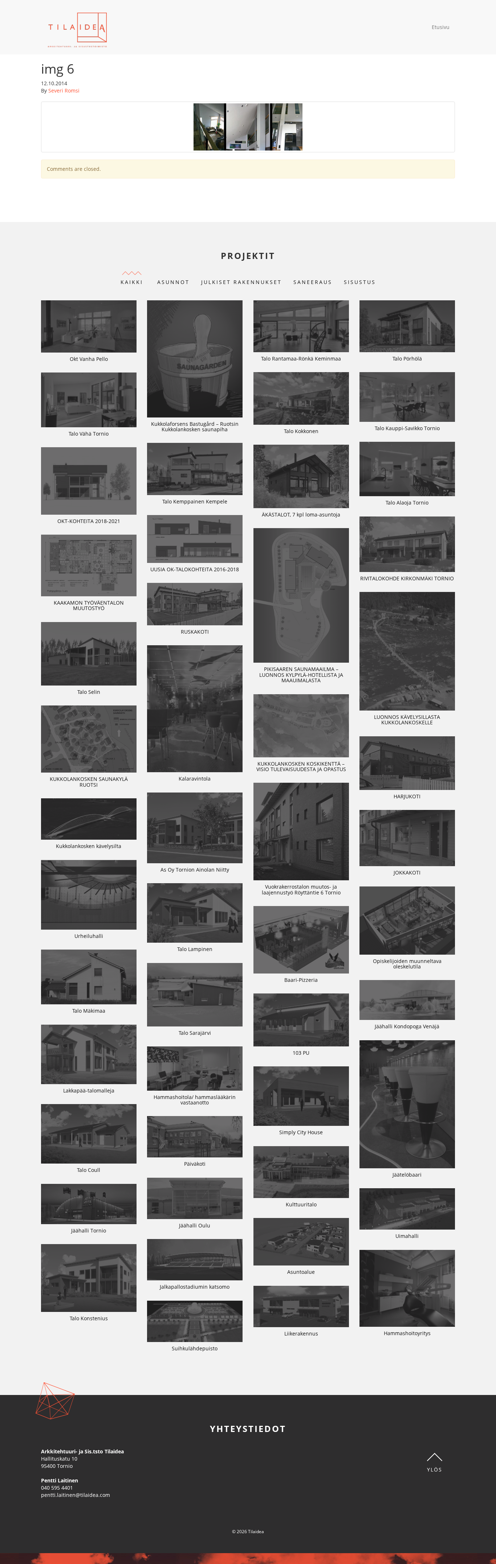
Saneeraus (312, 282)
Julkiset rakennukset (241, 282)
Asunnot (173, 282)
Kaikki (132, 282)
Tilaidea (77, 27)
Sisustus (360, 282)
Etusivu (441, 27)
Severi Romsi (64, 90)
